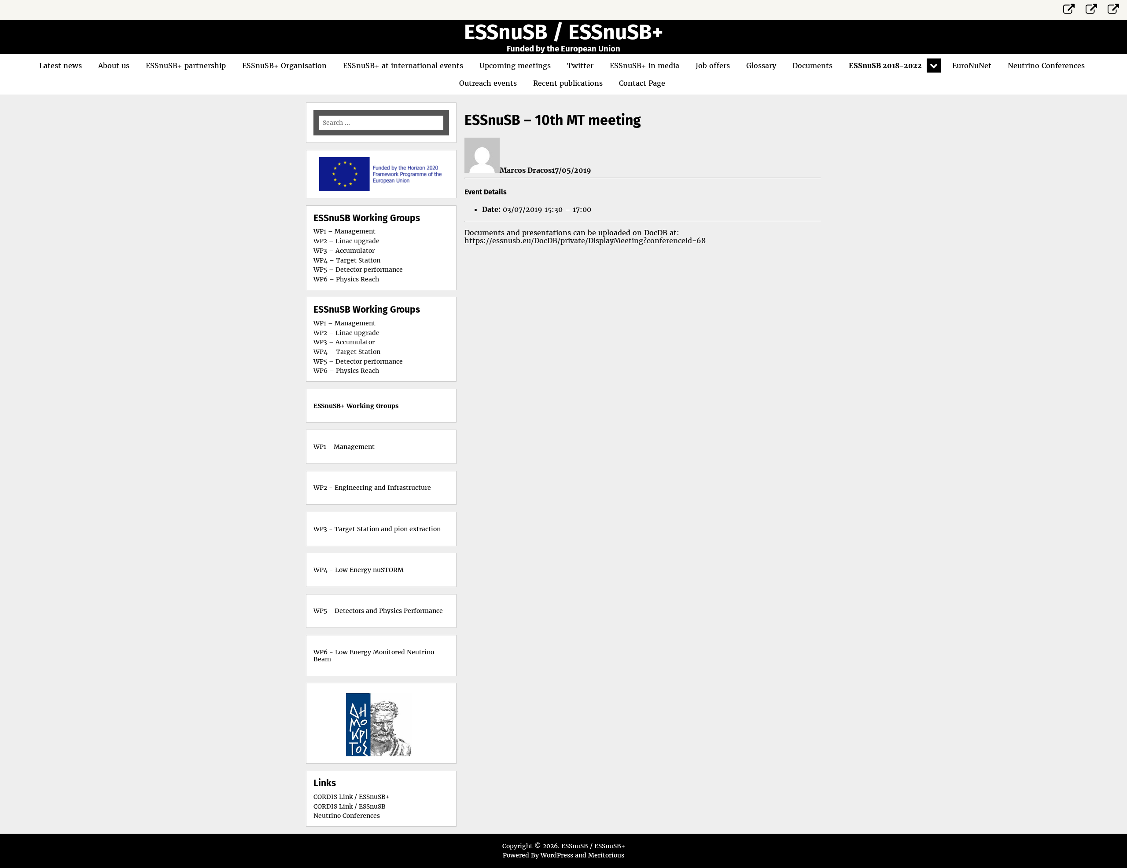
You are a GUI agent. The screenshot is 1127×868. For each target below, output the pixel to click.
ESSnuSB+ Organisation (284, 65)
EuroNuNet (971, 65)
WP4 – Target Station (346, 260)
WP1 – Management (344, 231)
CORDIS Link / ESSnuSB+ (351, 797)
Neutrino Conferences (1046, 65)
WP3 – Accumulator (344, 251)
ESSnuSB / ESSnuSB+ (563, 32)
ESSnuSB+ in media (644, 65)
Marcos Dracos (526, 170)
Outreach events (488, 83)
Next (414, 723)
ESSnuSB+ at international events (403, 65)
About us (113, 65)
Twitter (580, 65)
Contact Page (642, 83)
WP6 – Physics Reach (346, 279)
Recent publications (568, 83)
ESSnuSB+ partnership (186, 65)
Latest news (60, 65)
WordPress (557, 855)
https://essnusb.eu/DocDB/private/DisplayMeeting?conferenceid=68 (585, 240)
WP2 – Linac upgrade (346, 241)
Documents (812, 65)
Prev (349, 723)
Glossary (761, 65)
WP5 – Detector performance (358, 270)
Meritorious (606, 855)
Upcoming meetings (515, 65)
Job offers (713, 65)
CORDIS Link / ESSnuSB (349, 806)
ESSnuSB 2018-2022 (885, 65)
